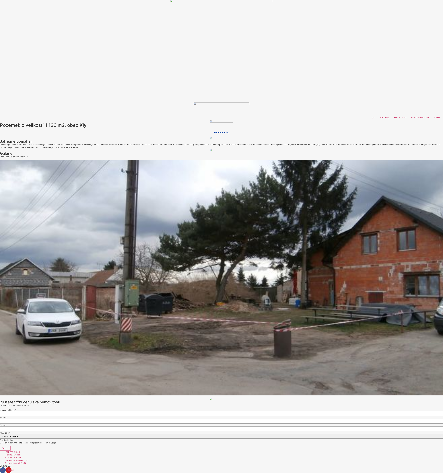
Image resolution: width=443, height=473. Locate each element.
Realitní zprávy (400, 117)
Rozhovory (384, 117)
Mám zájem (5, 433)
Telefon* (3, 418)
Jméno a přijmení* (8, 410)
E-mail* (3, 425)
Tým (373, 117)
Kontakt (437, 117)
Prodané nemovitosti (420, 117)
